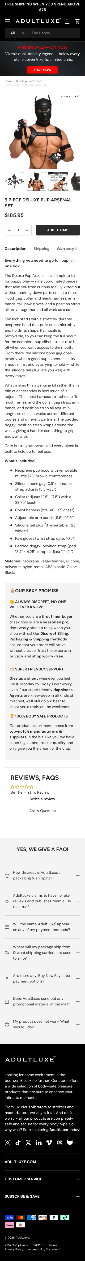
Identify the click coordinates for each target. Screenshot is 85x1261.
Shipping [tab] (42, 248)
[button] (77, 21)
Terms (53, 1245)
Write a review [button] (42, 798)
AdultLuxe (22, 1237)
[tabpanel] (42, 416)
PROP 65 (38, 1245)
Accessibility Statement (44, 1249)
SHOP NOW (42, 70)
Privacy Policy (14, 1249)
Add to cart (58, 230)
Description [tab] (15, 248)
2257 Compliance (16, 1245)
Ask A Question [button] (42, 810)
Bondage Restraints (29, 81)
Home (9, 81)
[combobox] (42, 33)
